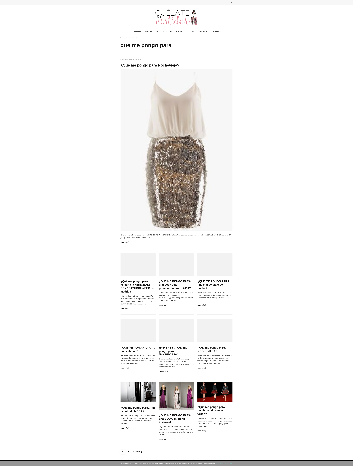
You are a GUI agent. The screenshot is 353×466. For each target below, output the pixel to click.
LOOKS (192, 32)
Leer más (124, 242)
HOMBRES (215, 32)
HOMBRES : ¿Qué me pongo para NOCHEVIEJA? (173, 351)
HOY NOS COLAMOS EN (164, 32)
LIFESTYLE (203, 32)
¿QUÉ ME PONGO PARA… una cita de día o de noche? (214, 285)
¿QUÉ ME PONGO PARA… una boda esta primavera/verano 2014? (176, 285)
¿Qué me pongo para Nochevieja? (150, 65)
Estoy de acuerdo (221, 463)
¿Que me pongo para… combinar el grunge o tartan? (212, 410)
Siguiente (136, 452)
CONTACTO (148, 32)
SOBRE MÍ (137, 32)
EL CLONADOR (181, 32)
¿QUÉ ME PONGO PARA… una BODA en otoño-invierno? (176, 419)
